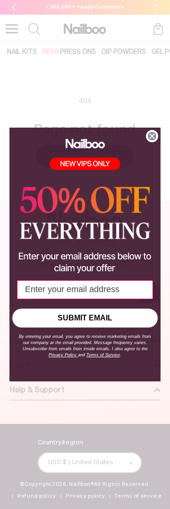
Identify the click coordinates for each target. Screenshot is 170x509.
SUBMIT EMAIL (85, 318)
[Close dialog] (152, 136)
